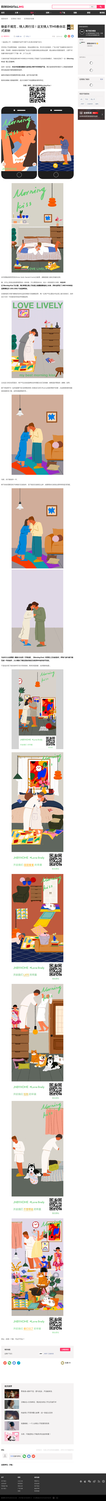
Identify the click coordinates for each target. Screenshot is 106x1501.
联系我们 (20, 1483)
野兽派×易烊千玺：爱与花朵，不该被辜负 (36, 1391)
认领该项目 (65, 1349)
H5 (81, 99)
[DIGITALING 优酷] (103, 1481)
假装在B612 (91, 43)
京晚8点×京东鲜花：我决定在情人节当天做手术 (38, 1402)
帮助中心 (36, 1481)
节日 (86, 99)
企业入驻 (20, 1481)
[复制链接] (18, 1363)
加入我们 (3, 1488)
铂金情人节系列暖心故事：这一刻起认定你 (37, 1413)
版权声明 (36, 1488)
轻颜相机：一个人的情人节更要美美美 (35, 1423)
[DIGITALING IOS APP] (85, 1481)
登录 (11, 1456)
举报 (53, 36)
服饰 (96, 104)
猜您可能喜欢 (84, 94)
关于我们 (3, 1481)
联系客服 (36, 1491)
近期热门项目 (16, 19)
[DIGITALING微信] (89, 1481)
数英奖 (102, 13)
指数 (75, 13)
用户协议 (36, 1486)
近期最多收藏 (29, 19)
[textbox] (70, 6)
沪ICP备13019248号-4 (25, 1498)
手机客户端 (4, 1486)
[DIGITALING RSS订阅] (99, 1481)
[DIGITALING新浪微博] (94, 1481)
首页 (3, 13)
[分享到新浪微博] (69, 36)
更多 (101, 79)
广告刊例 (20, 1488)
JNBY (82, 104)
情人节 (93, 99)
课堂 (88, 13)
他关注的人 (83, 57)
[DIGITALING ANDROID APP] (81, 1481)
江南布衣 (90, 104)
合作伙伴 (3, 1483)
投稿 (19, 1491)
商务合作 (20, 1486)
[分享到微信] (65, 36)
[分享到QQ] (72, 36)
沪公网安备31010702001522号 (42, 1498)
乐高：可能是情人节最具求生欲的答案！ (36, 1434)
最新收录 (4, 19)
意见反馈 (36, 1483)
